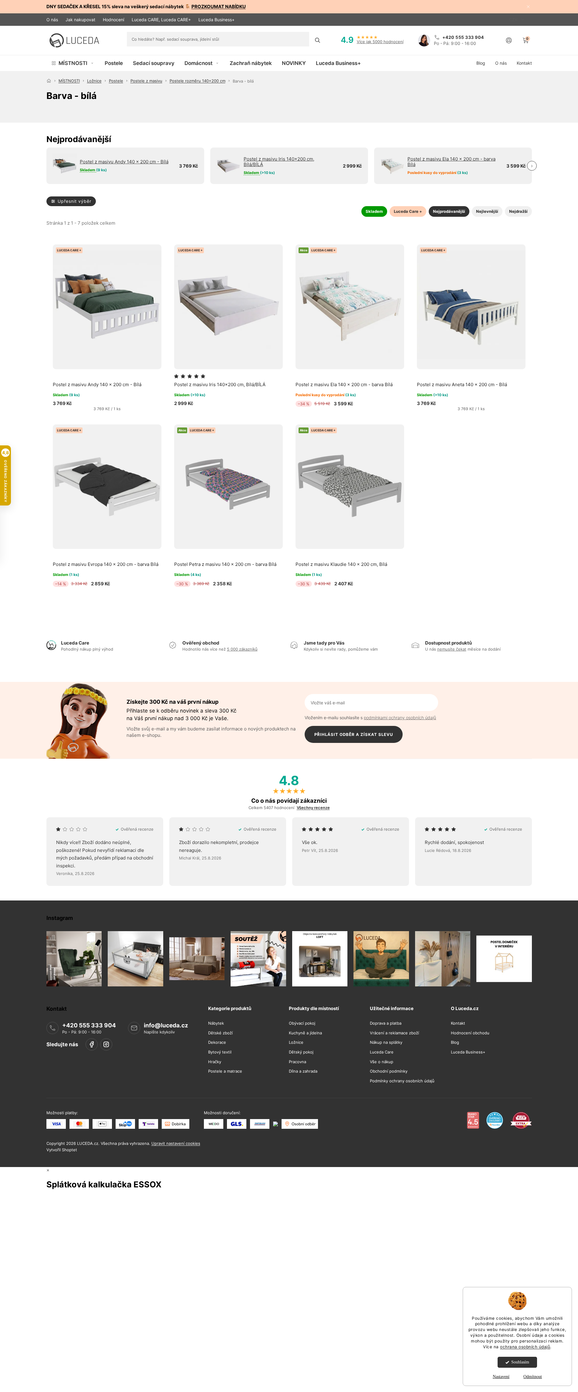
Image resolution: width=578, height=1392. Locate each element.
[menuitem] (73, 63)
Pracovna (297, 1061)
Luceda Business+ (216, 19)
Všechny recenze (313, 807)
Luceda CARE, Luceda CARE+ (161, 19)
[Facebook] (92, 1044)
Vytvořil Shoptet (61, 1149)
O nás (52, 19)
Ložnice (296, 1042)
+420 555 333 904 (89, 1025)
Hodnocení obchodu (470, 1033)
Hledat (317, 40)
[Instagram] (106, 1044)
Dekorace (217, 1042)
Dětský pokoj (301, 1052)
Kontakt (458, 1023)
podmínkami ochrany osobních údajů (400, 717)
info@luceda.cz (166, 1025)
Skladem (374, 211)
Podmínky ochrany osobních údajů (402, 1081)
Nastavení (501, 1376)
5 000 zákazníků (242, 649)
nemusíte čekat (451, 649)
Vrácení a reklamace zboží (394, 1033)
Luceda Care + (408, 211)
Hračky (214, 1061)
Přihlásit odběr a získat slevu (353, 734)
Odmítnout (532, 1376)
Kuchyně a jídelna (305, 1033)
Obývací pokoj (302, 1023)
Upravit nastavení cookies (175, 1143)
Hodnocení (113, 19)
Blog (455, 1042)
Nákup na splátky (386, 1042)
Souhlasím (520, 1362)
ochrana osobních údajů (525, 1346)
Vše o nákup (381, 1061)
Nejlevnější (487, 211)
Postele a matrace (225, 1071)
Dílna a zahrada (303, 1071)
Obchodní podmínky (388, 1071)
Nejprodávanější (449, 211)
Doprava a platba (385, 1023)
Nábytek (216, 1023)
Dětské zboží (220, 1033)
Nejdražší (518, 211)
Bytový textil (220, 1052)
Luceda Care (382, 1052)
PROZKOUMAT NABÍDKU (218, 6)
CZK (514, 19)
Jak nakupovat (80, 19)
